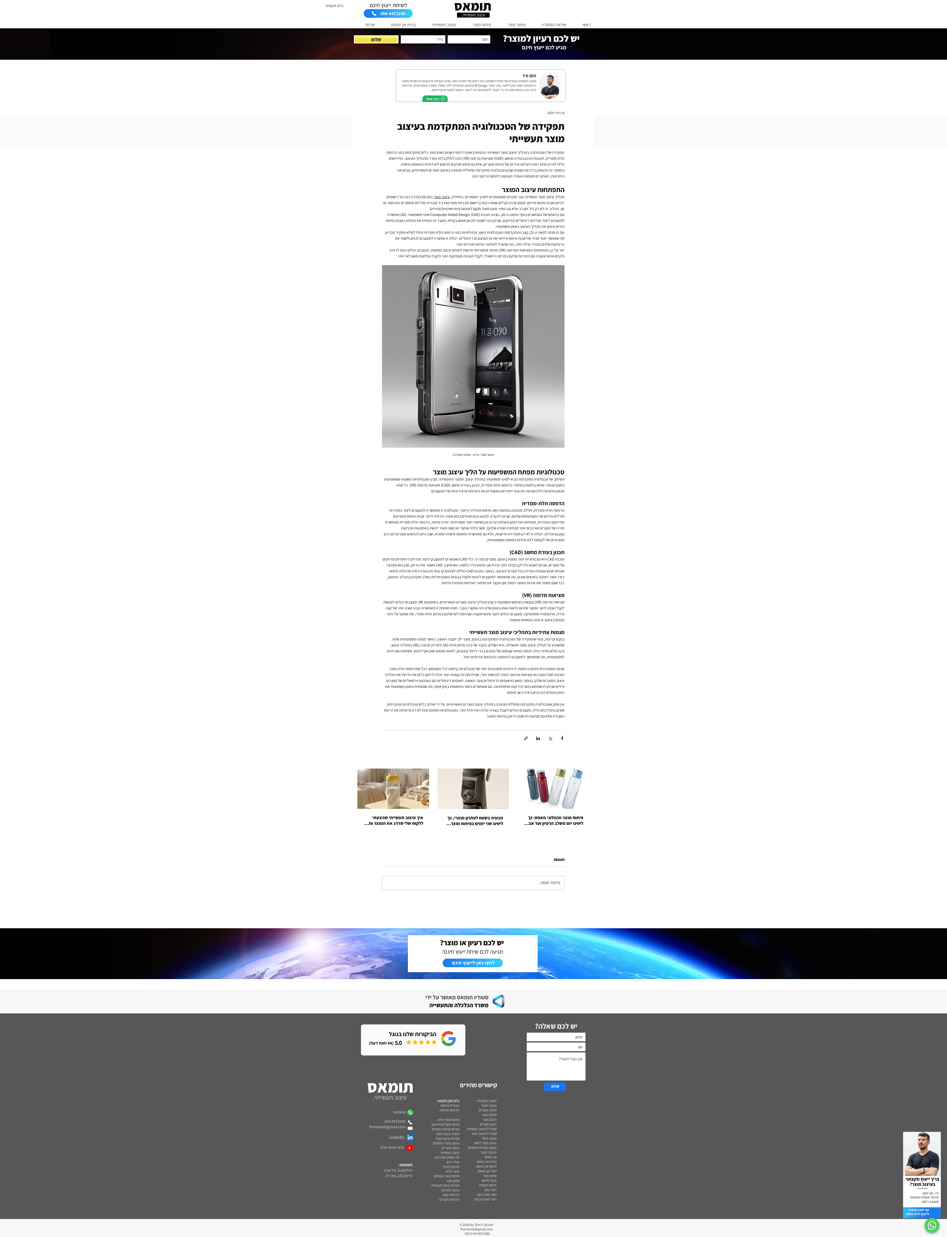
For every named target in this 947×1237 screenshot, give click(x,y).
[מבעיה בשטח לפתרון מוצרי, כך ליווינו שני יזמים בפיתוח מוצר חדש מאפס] (473, 789)
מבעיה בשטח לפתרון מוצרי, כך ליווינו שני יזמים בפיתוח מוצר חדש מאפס (475, 820)
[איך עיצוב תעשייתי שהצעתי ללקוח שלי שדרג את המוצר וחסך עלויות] (393, 789)
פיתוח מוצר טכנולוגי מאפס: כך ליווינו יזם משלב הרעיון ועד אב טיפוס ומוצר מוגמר (555, 820)
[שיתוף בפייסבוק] (562, 738)
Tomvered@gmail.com (476, 1229)
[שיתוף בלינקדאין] (538, 738)
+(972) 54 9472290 (477, 1233)
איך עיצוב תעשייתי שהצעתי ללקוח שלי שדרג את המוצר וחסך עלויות (393, 820)
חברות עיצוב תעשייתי (445, 1185)
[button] (549, 24)
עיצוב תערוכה (450, 1190)
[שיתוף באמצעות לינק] (526, 738)
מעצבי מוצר (488, 1152)
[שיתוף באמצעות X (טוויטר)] (550, 738)
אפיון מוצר (452, 1180)
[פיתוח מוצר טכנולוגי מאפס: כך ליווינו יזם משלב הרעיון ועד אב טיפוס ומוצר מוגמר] (553, 789)
